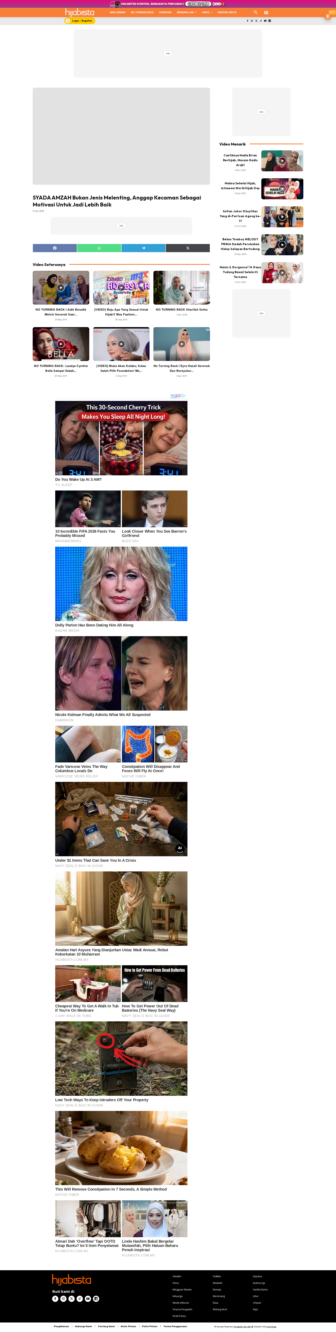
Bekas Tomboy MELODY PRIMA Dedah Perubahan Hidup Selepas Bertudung (240, 244)
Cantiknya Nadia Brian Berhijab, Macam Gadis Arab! (240, 160)
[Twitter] (256, 21)
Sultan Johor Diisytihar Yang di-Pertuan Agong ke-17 (240, 216)
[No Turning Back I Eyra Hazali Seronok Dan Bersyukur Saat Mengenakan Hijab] (181, 344)
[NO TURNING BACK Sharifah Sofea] (181, 288)
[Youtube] (265, 21)
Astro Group (271, 1327)
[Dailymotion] (269, 21)
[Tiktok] (261, 21)
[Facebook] (247, 21)
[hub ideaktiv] (266, 11)
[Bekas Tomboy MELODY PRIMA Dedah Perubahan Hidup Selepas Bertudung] (282, 244)
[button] (255, 12)
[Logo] (79, 12)
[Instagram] (252, 21)
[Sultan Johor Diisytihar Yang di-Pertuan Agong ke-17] (282, 216)
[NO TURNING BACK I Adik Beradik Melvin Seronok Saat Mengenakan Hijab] (61, 288)
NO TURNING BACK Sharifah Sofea (181, 309)
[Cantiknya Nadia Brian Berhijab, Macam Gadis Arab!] (282, 160)
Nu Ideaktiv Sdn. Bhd (242, 1327)
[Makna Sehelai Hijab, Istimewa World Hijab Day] (282, 188)
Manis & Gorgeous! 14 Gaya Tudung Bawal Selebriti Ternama (240, 272)
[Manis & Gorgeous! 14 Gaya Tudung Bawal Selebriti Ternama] (282, 272)
